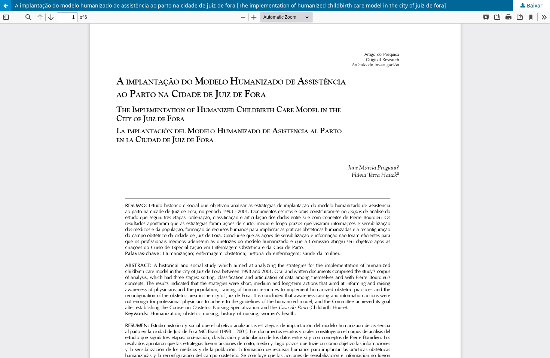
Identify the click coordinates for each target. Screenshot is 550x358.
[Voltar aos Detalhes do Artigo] (5, 5)
